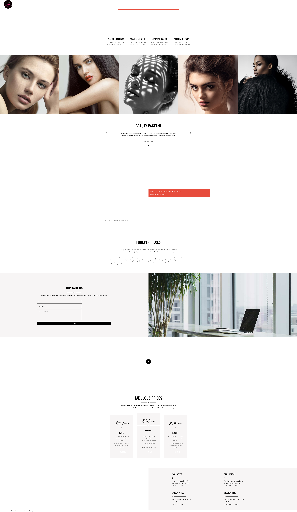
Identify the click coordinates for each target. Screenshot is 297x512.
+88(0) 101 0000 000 (179, 486)
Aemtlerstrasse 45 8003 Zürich (233, 481)
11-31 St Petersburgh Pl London (181, 499)
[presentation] (107, 133)
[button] (147, 145)
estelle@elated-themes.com (180, 483)
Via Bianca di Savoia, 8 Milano (234, 499)
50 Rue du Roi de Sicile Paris (181, 481)
